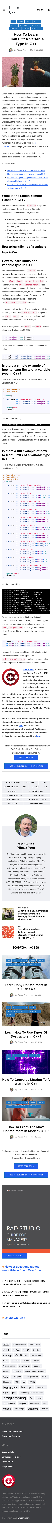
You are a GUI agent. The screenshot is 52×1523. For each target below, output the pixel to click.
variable (12, 804)
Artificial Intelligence (19, 1344)
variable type (36, 804)
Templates (37, 29)
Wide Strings (19, 1409)
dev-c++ (44, 1376)
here (21, 725)
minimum (12, 791)
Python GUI (7, 1462)
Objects (5, 1393)
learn (32, 1382)
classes (37, 1366)
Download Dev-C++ (11, 1436)
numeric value (36, 791)
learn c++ (10, 1387)
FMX (17, 1382)
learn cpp (26, 1387)
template (22, 1403)
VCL (45, 1403)
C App (5, 1361)
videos (7, 1408)
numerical (39, 795)
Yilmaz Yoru (21, 50)
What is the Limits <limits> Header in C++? (26, 170)
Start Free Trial (26, 757)
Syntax (26, 29)
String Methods (9, 1403)
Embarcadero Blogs (11, 1457)
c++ (6, 1350)
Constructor (17, 1371)
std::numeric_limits (36, 799)
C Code (26, 1361)
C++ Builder (28, 669)
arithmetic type (13, 783)
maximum (35, 787)
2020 (6, 1344)
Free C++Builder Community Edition (26, 766)
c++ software (36, 1355)
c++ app (7, 1355)
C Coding (36, 1360)
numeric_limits (14, 795)
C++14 (28, 22)
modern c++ (40, 1387)
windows (33, 1408)
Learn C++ (14, 9)
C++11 (20, 22)
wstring (45, 1409)
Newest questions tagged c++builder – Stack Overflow (21, 1268)
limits (44, 783)
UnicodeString (34, 1403)
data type (31, 783)
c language (24, 1366)
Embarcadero (24, 1518)
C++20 (14, 25)
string (39, 1398)
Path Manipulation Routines (31, 1393)
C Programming (31, 1377)
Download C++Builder (12, 1431)
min (45, 787)
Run (31, 1398)
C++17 (37, 22)
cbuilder (15, 1360)
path (14, 1393)
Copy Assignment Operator (35, 1371)
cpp (5, 1376)
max (24, 787)
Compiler (6, 1371)
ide (24, 1382)
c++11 (16, 1350)
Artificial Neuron (34, 1344)
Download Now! (14, 1256)
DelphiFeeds (8, 1466)
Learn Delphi (8, 1452)
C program (16, 1377)
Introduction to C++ (30, 25)
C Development (9, 1366)
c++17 (36, 1350)
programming (12, 799)
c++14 (26, 1350)
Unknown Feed (15, 1318)
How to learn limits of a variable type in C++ (26, 174)
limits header (11, 787)
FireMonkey (7, 1382)
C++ (13, 22)
